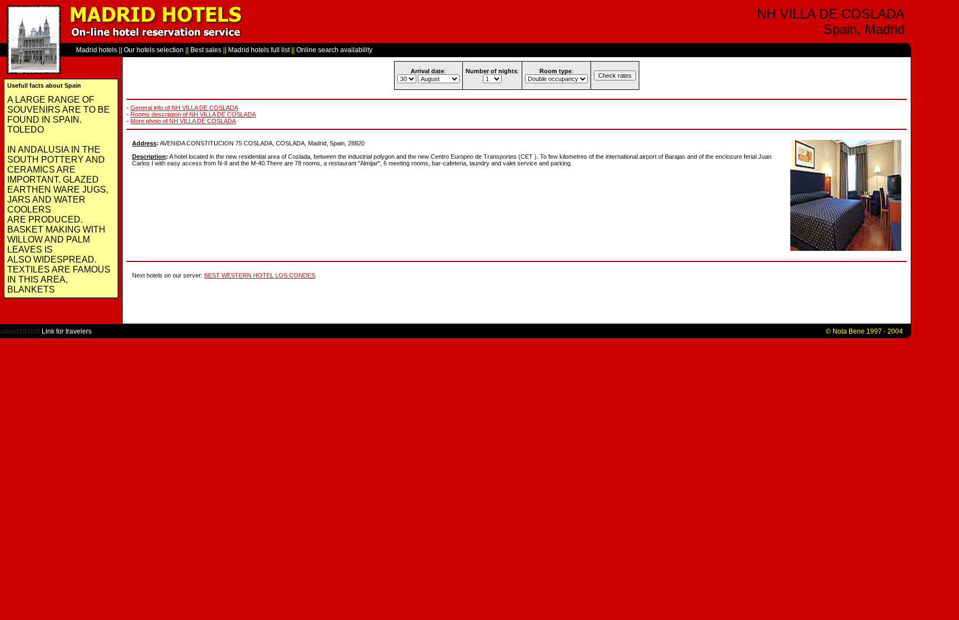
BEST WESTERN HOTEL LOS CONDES (259, 275)
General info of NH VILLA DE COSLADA (184, 107)
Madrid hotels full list (259, 50)
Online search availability (334, 50)
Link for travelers (67, 331)
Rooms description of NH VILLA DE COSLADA (193, 114)
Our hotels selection (154, 50)
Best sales (205, 50)
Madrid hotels (96, 50)
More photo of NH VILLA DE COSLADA (183, 121)
